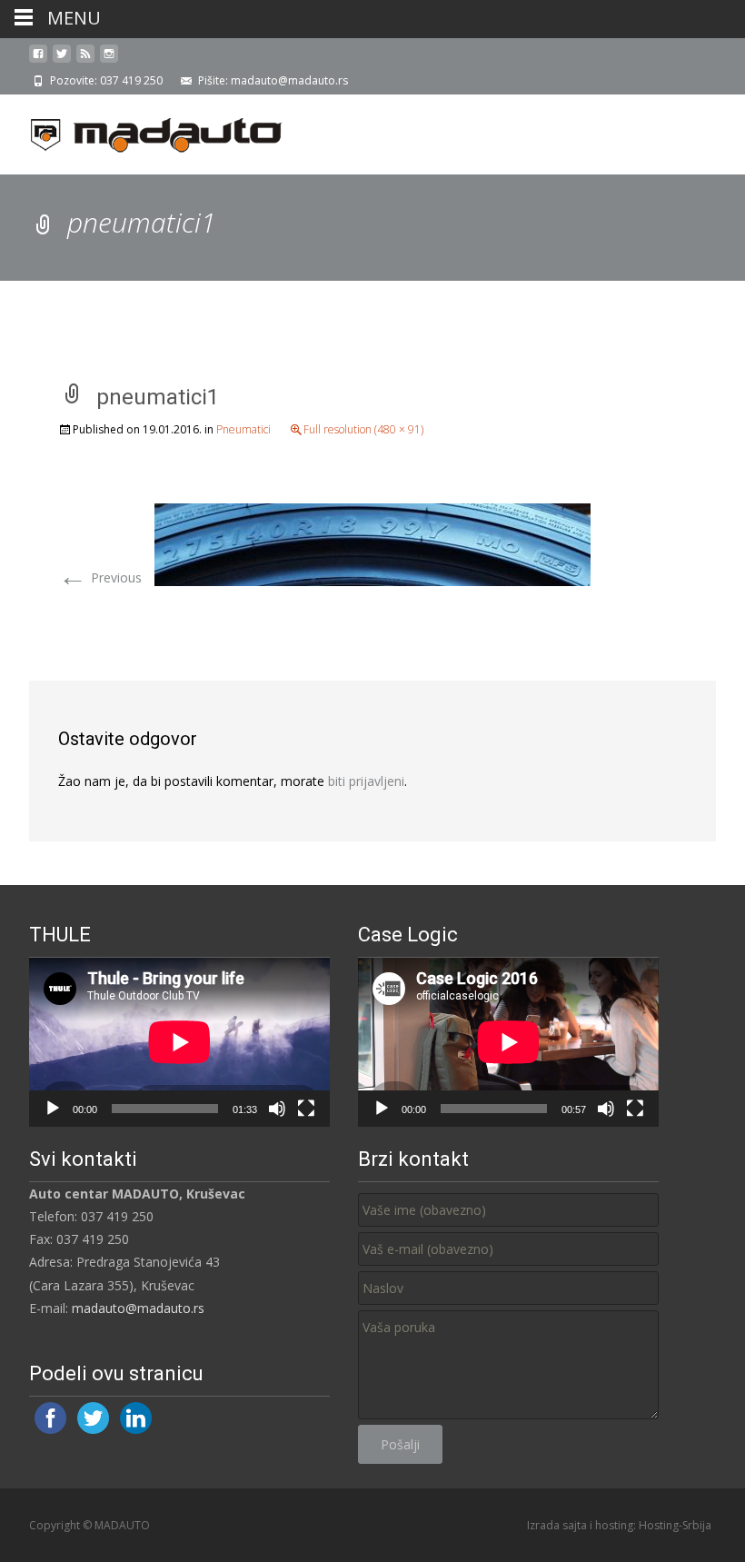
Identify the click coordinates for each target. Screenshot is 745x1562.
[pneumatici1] (372, 543)
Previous (100, 577)
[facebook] (38, 60)
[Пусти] (53, 1108)
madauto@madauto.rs (138, 1308)
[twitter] (62, 60)
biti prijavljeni (366, 781)
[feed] (85, 60)
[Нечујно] (277, 1108)
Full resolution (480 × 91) (363, 429)
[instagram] (109, 60)
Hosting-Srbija (675, 1525)
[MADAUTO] (141, 131)
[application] (179, 1042)
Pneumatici (243, 429)
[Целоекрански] (306, 1108)
